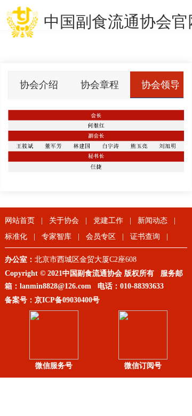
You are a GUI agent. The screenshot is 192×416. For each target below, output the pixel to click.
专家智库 (56, 237)
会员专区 (101, 237)
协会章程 (100, 84)
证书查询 (145, 237)
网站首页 (20, 221)
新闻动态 (152, 221)
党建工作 (108, 221)
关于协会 (64, 221)
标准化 (16, 237)
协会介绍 (39, 84)
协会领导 (160, 84)
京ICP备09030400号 (67, 300)
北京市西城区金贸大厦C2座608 (90, 259)
